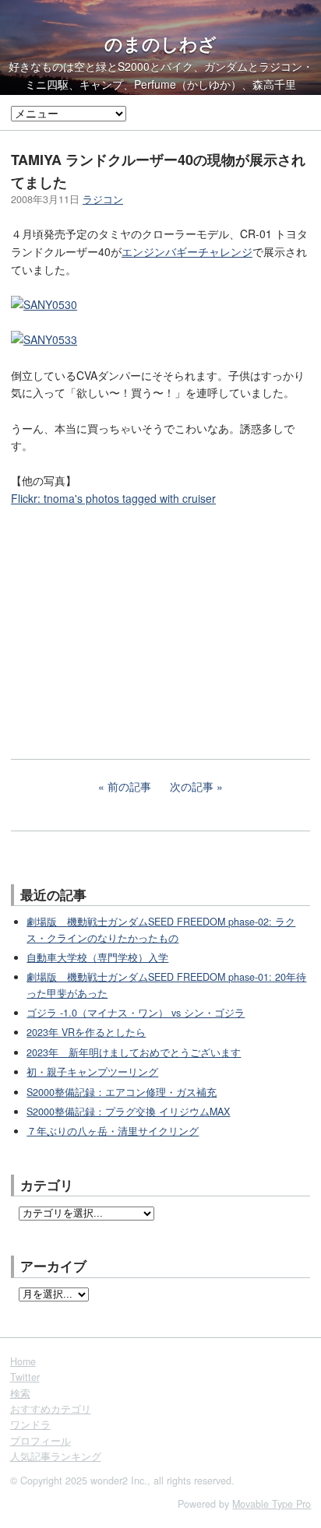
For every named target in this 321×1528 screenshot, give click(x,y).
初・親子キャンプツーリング (92, 1072)
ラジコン (103, 199)
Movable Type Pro (271, 1504)
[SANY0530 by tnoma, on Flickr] (44, 304)
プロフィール (40, 1441)
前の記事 (129, 786)
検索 (20, 1393)
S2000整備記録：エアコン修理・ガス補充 (121, 1092)
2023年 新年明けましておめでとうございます (133, 1052)
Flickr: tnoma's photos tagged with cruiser (113, 498)
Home (23, 1361)
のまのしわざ (160, 43)
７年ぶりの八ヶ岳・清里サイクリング (112, 1131)
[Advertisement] (128, 622)
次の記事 (191, 786)
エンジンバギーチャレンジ (187, 251)
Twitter (25, 1377)
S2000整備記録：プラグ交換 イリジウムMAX (128, 1112)
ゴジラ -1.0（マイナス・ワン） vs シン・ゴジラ (135, 1013)
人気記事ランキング (55, 1456)
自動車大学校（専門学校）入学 (97, 957)
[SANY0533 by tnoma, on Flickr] (44, 339)
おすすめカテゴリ (50, 1409)
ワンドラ (30, 1424)
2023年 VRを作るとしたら (86, 1032)
